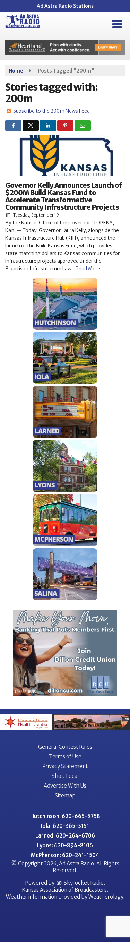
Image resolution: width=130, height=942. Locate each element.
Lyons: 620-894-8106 (65, 845)
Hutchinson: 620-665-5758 (65, 816)
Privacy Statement (65, 766)
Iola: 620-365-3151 (65, 826)
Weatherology (105, 896)
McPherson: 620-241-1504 (65, 855)
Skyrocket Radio (83, 883)
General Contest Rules (65, 747)
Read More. (88, 268)
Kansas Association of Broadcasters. (65, 889)
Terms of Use (65, 756)
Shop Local (65, 776)
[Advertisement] (65, 47)
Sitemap (65, 795)
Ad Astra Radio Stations (65, 6)
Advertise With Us (65, 785)
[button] (117, 24)
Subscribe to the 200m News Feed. (52, 111)
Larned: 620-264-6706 (65, 835)
